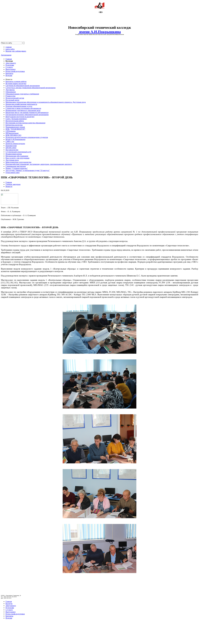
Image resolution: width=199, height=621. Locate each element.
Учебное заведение (13, 184)
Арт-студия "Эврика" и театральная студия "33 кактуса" (28, 170)
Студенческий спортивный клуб (18, 152)
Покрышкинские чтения (15, 127)
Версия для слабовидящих (16, 51)
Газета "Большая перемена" (16, 119)
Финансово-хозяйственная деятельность (21, 104)
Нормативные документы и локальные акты (23, 110)
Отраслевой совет (13, 173)
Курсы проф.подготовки (15, 71)
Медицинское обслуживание (17, 156)
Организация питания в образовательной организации (27, 115)
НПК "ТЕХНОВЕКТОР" (15, 129)
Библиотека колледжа (14, 125)
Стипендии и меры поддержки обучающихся (23, 108)
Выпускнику (11, 69)
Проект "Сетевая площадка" (17, 168)
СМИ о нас (10, 141)
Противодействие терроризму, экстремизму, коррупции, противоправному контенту (39, 164)
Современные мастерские (16, 166)
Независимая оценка (14, 154)
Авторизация (6, 55)
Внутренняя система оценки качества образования (25, 123)
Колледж (9, 604)
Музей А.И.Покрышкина (15, 139)
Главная (9, 59)
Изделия (9, 75)
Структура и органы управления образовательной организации (31, 88)
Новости (9, 186)
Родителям (10, 65)
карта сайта (10, 49)
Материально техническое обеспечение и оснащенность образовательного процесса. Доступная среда (46, 102)
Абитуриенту (11, 63)
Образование (11, 92)
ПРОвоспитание (12, 133)
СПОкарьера (11, 131)
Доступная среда (12, 160)
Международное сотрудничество (18, 162)
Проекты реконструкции (15, 144)
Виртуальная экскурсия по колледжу (20, 117)
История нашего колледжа (16, 84)
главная (9, 47)
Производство (11, 146)
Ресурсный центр (12, 100)
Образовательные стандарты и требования (22, 94)
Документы (10, 90)
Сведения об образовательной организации (23, 86)
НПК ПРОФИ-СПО (13, 135)
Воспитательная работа (15, 121)
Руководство (10, 96)
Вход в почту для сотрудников (17, 158)
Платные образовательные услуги (19, 106)
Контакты (9, 73)
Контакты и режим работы (16, 81)
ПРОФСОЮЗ (11, 148)
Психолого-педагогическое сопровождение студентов (27, 137)
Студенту (9, 67)
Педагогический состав (15, 98)
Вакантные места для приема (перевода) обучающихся (27, 112)
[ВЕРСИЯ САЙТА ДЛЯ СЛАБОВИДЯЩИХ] (101, 13)
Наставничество (12, 150)
